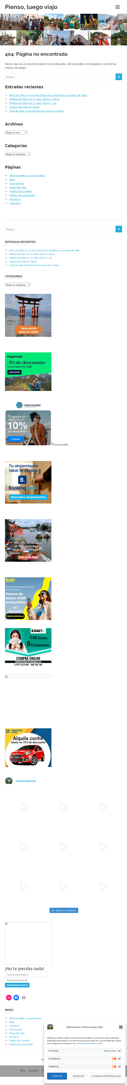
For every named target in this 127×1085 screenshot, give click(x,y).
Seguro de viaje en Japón (24, 106)
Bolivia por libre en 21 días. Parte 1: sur (33, 103)
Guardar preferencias (106, 1076)
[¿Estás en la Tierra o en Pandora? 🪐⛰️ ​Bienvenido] (103, 807)
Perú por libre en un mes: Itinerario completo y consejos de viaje (48, 95)
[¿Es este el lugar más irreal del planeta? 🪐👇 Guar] (63, 807)
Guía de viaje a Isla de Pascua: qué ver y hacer (36, 110)
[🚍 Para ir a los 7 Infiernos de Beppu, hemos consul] (103, 886)
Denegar (78, 1076)
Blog (12, 179)
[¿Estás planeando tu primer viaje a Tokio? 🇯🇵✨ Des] (103, 847)
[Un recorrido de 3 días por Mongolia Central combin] (24, 807)
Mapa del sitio (17, 187)
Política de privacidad (22, 195)
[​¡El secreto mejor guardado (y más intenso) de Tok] (24, 886)
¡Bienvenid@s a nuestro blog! (27, 175)
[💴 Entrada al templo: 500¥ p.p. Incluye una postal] (63, 886)
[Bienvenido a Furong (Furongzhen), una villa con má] (24, 847)
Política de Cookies (20, 191)
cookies (99, 1043)
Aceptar (57, 1076)
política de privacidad (85, 1043)
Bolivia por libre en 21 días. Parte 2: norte (34, 99)
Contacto (15, 203)
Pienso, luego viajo (31, 6)
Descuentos (16, 183)
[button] (120, 1027)
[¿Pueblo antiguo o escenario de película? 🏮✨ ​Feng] (63, 847)
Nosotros (15, 199)
